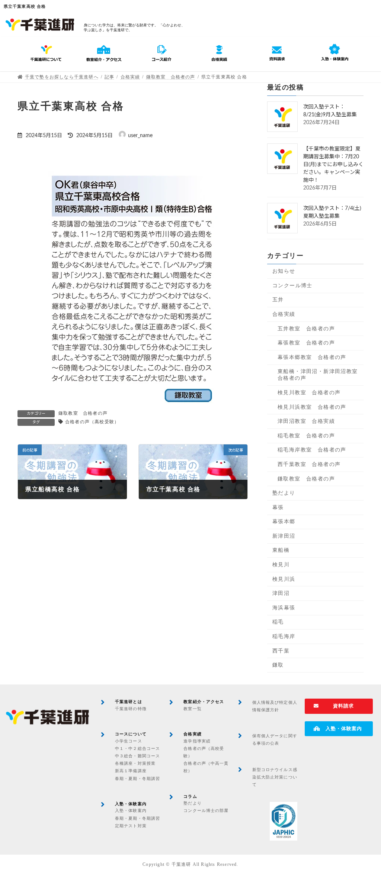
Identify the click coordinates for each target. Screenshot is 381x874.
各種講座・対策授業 (135, 763)
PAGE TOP (365, 841)
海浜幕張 (283, 608)
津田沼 (280, 593)
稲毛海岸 (283, 636)
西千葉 (280, 651)
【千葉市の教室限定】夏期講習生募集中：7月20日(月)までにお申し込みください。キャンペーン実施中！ (333, 164)
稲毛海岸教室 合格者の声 (312, 450)
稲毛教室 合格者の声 (306, 435)
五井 (278, 299)
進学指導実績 (197, 741)
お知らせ (283, 271)
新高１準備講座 (131, 770)
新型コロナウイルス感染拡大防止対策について (274, 777)
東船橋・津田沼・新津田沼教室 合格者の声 (321, 375)
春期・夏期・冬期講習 (137, 778)
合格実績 (283, 314)
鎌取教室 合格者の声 (83, 413)
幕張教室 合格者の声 (306, 343)
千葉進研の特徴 (131, 708)
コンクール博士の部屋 (205, 810)
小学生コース (128, 741)
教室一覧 (192, 708)
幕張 (278, 507)
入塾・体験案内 (131, 810)
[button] (339, 706)
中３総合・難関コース (137, 756)
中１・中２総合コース (137, 748)
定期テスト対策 (131, 825)
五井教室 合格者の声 (306, 328)
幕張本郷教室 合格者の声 (312, 357)
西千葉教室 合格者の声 (309, 464)
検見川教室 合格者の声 (309, 392)
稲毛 (278, 622)
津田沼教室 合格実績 (306, 421)
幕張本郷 (283, 521)
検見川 (280, 564)
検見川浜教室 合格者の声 (312, 407)
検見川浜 (283, 579)
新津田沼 (283, 536)
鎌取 (278, 665)
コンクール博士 (292, 285)
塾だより (283, 493)
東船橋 (280, 550)
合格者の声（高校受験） (92, 421)
